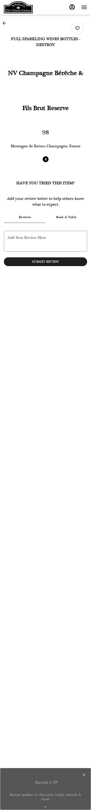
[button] (6, 23)
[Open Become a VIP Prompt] (45, 807)
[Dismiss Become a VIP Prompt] (84, 775)
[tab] (25, 217)
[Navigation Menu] (84, 7)
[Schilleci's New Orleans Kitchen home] (26, 7)
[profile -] (72, 7)
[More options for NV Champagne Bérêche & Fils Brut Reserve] (77, 28)
